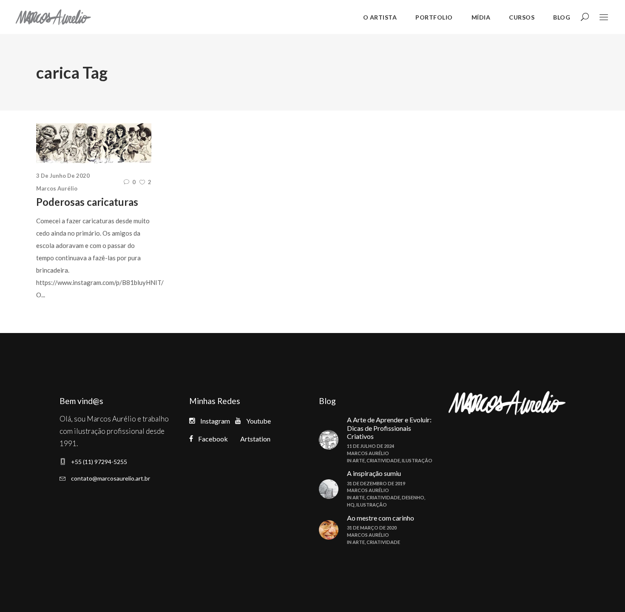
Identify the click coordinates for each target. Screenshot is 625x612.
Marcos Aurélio (56, 188)
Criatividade (383, 460)
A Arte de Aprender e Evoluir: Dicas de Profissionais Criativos (389, 428)
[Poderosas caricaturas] (93, 143)
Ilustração (417, 460)
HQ (351, 504)
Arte (358, 460)
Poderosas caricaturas (87, 202)
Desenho (413, 497)
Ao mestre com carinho (380, 518)
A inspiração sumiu (374, 473)
